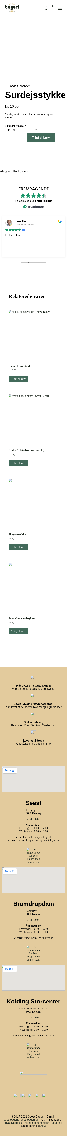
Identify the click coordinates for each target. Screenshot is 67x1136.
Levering (57, 1122)
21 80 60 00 (33, 819)
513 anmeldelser (41, 201)
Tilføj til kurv (41, 137)
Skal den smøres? (15, 125)
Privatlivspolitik (12, 1122)
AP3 (43, 1125)
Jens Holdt (22, 221)
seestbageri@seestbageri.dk (21, 1119)
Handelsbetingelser (37, 1122)
